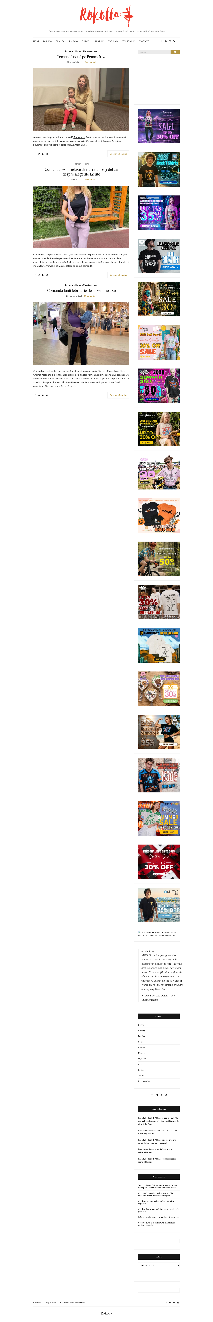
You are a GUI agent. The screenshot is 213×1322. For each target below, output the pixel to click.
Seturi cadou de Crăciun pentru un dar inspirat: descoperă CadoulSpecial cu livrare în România (158, 1186)
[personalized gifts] (159, 861)
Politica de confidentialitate (72, 1302)
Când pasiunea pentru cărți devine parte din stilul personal (158, 1210)
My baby (142, 1059)
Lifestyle (141, 1047)
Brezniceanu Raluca (146, 1149)
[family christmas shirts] (159, 515)
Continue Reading (118, 153)
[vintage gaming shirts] (159, 775)
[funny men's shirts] (159, 256)
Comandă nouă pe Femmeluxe (81, 56)
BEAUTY (60, 41)
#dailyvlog (147, 989)
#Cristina (167, 984)
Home (78, 51)
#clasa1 (177, 980)
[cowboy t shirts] (159, 602)
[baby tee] (159, 472)
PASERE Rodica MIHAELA (149, 1118)
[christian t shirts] (159, 905)
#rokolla (160, 989)
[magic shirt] (159, 126)
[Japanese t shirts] (159, 818)
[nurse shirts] (159, 688)
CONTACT (144, 41)
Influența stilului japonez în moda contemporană (158, 1217)
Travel (141, 1075)
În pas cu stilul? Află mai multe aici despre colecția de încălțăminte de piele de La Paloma (158, 1121)
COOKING (113, 41)
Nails (140, 1064)
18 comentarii (90, 62)
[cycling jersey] (159, 558)
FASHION (47, 41)
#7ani (156, 984)
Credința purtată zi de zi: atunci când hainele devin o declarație (156, 1224)
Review (141, 1070)
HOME (36, 41)
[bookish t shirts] (159, 429)
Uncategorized (90, 51)
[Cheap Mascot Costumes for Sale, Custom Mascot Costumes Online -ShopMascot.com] (159, 934)
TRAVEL (86, 41)
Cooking (141, 1030)
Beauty (141, 1025)
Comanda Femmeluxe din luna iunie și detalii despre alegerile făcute (81, 172)
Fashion (69, 51)
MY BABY (73, 41)
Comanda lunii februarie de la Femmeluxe (81, 290)
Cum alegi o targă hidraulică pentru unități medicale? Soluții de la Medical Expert (155, 1194)
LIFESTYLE (99, 41)
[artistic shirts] (159, 212)
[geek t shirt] (159, 169)
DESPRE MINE (128, 41)
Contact (37, 1302)
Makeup (141, 1053)
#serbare (146, 984)
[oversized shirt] (159, 299)
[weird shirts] (159, 385)
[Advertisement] (160, 81)
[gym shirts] (159, 732)
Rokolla (106, 1313)
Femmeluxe (79, 137)
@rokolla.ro (147, 951)
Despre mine (50, 1302)
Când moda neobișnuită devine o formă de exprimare (156, 1202)
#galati (178, 984)
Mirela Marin (143, 1130)
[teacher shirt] (159, 342)
